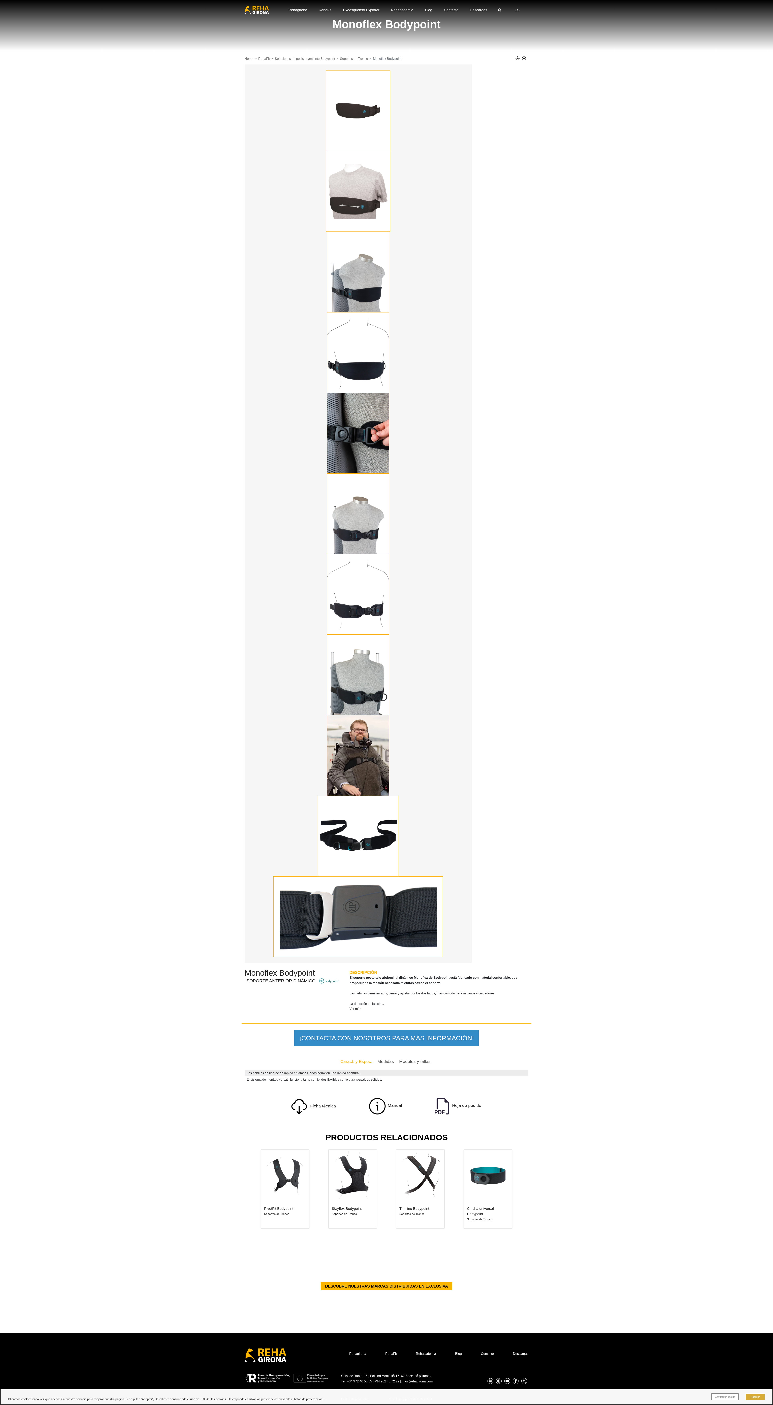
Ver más (355, 1009)
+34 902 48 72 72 (386, 1381)
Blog (428, 10)
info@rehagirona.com (417, 1381)
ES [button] (517, 10)
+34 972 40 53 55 (359, 1381)
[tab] (356, 1061)
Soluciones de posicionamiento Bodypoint (305, 58)
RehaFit (325, 10)
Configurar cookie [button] (725, 1396)
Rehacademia (402, 10)
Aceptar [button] (755, 1396)
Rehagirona (297, 10)
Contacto (451, 10)
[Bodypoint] (329, 980)
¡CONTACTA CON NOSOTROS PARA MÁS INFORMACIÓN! (386, 1038)
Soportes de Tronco (354, 58)
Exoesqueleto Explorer (361, 10)
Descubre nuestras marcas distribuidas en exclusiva (386, 1286)
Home (249, 58)
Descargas (478, 10)
